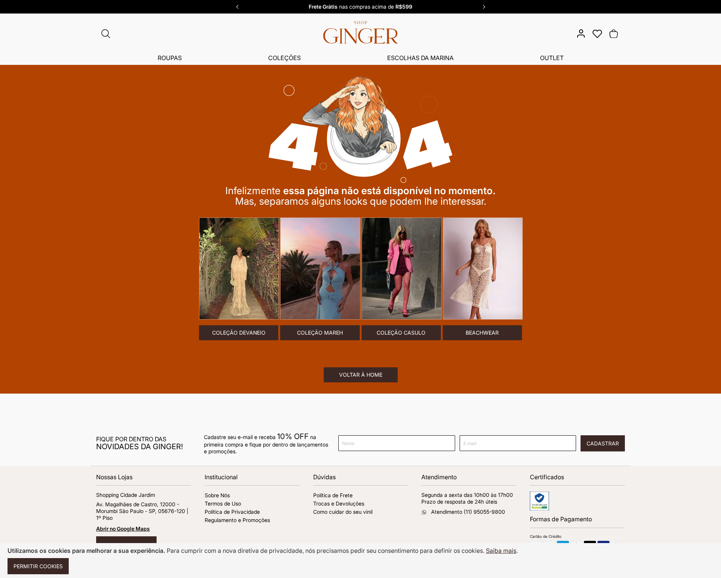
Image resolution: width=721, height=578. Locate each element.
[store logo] (360, 35)
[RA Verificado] (539, 508)
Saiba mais (501, 550)
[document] (360, 560)
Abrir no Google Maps (123, 528)
